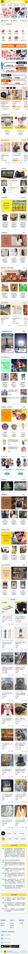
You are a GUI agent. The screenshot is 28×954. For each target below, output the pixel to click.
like (6, 163)
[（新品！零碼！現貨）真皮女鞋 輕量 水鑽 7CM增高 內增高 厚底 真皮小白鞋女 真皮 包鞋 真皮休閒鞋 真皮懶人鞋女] (11, 464)
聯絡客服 (12, 925)
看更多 (24, 114)
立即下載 (24, 951)
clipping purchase (9, 163)
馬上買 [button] (5, 296)
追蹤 (7, 473)
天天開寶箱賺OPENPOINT (12, 24)
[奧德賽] (20, 82)
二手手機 (9, 838)
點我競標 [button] (5, 226)
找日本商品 (23, 357)
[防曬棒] (20, 76)
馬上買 (24, 268)
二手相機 (16, 838)
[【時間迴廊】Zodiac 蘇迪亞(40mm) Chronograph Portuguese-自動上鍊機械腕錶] (25, 460)
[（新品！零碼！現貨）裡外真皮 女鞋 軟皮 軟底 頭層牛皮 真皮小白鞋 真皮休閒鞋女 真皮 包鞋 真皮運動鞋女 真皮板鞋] (5, 462)
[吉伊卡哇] (20, 70)
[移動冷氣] (7, 64)
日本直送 (10, 5)
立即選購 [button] (5, 558)
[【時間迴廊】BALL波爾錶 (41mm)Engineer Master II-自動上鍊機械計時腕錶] (25, 464)
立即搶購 (5, 108)
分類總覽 (3, 5)
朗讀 (25, 8)
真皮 (15, 833)
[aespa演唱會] (7, 76)
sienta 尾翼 (21, 833)
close (2, 951)
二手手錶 (9, 833)
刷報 (3, 833)
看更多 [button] (6, 243)
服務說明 (3, 925)
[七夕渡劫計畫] (14, 12)
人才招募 (21, 923)
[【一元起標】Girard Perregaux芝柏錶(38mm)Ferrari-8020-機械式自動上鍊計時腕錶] (18, 462)
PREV (1, 126)
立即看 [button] (6, 207)
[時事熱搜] (7, 52)
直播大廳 (23, 479)
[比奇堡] (20, 64)
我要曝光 (24, 87)
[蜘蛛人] (7, 70)
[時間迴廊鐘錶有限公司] (21, 466)
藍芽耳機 (23, 838)
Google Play (14, 946)
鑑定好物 (16, 5)
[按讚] (12, 347)
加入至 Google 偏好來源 (25, 11)
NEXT (27, 126)
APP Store (5, 946)
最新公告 (12, 927)
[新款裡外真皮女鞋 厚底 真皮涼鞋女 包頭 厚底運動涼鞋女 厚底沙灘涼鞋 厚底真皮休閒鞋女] (11, 460)
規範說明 (16, 871)
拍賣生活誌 (23, 5)
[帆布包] (7, 82)
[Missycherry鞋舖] (7, 466)
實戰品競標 (23, 197)
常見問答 (12, 923)
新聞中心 (3, 923)
